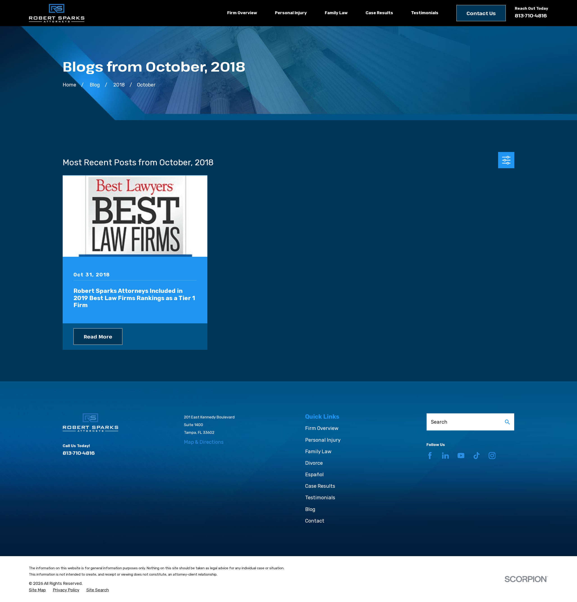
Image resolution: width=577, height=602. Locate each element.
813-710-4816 (531, 15)
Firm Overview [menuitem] (242, 12)
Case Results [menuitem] (379, 12)
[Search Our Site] (507, 422)
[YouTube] (461, 455)
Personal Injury (323, 440)
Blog (310, 509)
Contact (314, 521)
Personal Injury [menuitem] (291, 12)
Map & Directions (204, 442)
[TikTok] (476, 455)
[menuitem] (37, 590)
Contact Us (481, 13)
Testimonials (320, 498)
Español (314, 474)
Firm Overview (322, 428)
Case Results (320, 486)
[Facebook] (429, 455)
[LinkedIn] (445, 455)
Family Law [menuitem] (336, 12)
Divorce (314, 463)
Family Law (318, 451)
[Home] (56, 13)
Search (439, 422)
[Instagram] (492, 455)
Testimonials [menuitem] (424, 12)
